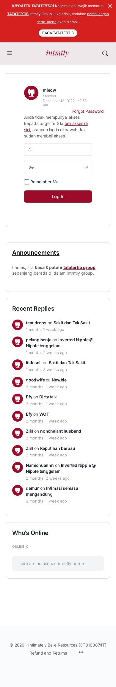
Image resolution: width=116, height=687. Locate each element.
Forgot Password (88, 111)
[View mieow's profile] (31, 93)
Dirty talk (48, 396)
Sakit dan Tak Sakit (72, 322)
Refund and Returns (48, 652)
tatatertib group (79, 267)
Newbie (59, 379)
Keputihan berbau (57, 448)
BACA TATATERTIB (58, 33)
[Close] (110, 6)
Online (20, 546)
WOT (44, 414)
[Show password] (86, 167)
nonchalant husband (60, 431)
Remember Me (44, 181)
